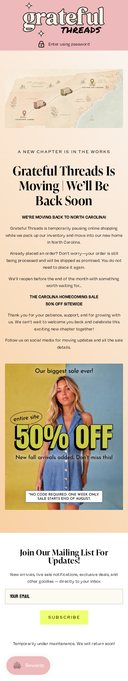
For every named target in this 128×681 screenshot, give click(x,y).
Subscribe (64, 617)
